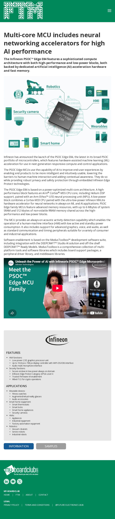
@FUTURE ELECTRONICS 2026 (69, 504)
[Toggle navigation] (109, 10)
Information (19, 446)
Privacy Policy (11, 504)
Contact (43, 494)
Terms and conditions (37, 504)
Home (7, 494)
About (29, 494)
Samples (51, 446)
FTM (18, 494)
